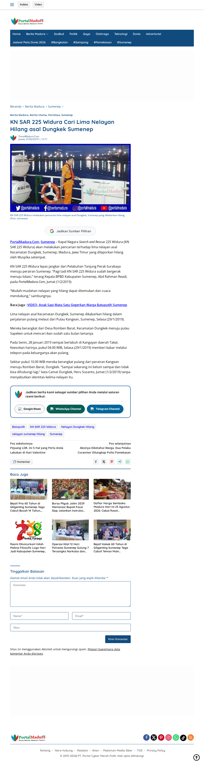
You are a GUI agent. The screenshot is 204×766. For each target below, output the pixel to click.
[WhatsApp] (176, 737)
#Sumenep (124, 42)
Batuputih (18, 427)
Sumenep (67, 115)
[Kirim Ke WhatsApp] (128, 462)
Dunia (136, 34)
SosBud (59, 34)
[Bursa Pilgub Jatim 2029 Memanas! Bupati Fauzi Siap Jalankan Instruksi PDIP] (70, 489)
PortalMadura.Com (24, 242)
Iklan (95, 750)
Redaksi (82, 750)
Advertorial (153, 34)
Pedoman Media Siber (117, 750)
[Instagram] (168, 737)
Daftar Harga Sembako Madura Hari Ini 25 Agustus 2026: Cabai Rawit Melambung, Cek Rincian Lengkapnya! (112, 506)
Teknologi (120, 34)
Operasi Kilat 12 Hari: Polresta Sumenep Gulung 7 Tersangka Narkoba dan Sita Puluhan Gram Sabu (70, 547)
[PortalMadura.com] (27, 21)
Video (38, 4)
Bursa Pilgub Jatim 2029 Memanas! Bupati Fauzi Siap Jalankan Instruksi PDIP (68, 507)
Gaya (86, 34)
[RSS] (190, 737)
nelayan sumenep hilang (28, 434)
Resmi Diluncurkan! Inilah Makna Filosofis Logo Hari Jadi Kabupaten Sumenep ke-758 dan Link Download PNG (28, 547)
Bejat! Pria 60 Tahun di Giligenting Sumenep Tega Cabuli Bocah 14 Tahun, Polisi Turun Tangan (27, 507)
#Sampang (80, 42)
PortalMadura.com (29, 136)
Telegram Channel (108, 408)
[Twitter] (154, 737)
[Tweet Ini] (104, 462)
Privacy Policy (156, 750)
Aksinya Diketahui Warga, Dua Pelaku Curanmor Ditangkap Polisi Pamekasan (104, 448)
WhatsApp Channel (68, 408)
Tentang (45, 750)
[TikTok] (183, 738)
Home (17, 34)
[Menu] (13, 4)
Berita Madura (35, 34)
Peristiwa (54, 115)
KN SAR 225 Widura (43, 427)
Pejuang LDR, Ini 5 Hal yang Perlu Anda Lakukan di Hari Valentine (36, 448)
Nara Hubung (64, 750)
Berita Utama (38, 115)
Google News (32, 408)
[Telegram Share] (120, 462)
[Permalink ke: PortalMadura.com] (13, 137)
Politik (73, 34)
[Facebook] (146, 737)
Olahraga (102, 34)
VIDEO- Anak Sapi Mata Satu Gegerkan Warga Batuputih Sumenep (77, 305)
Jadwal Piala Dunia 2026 (29, 42)
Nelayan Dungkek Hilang (77, 427)
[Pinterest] (161, 737)
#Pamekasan (103, 42)
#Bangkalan (59, 42)
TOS (139, 750)
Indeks (24, 4)
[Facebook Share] (96, 462)
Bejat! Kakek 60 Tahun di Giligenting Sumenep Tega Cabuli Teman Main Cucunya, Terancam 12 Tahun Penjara (111, 547)
